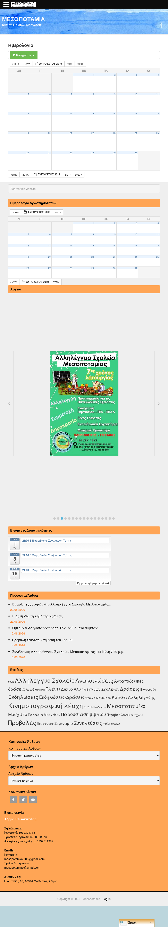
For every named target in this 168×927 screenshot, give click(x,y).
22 (92, 132)
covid (11, 681)
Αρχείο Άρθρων (20, 773)
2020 (79, 63)
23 (114, 132)
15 (92, 113)
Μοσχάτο (17, 714)
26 (27, 152)
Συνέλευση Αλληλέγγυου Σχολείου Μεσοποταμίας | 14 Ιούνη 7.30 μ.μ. (68, 651)
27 (49, 152)
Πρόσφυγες (45, 724)
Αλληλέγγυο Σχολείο (45, 680)
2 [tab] (58, 518)
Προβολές (22, 722)
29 (92, 152)
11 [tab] (91, 518)
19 (27, 132)
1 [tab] (54, 518)
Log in (107, 899)
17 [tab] (113, 518)
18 (157, 113)
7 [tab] (76, 518)
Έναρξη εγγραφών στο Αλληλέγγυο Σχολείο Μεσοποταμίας (61, 604)
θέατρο (115, 723)
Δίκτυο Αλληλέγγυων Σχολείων (90, 689)
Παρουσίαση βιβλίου (83, 714)
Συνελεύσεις (88, 723)
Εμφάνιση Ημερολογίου (92, 583)
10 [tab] (87, 518)
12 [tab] (95, 518)
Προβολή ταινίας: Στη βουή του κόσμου (42, 639)
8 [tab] (80, 518)
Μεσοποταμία (126, 706)
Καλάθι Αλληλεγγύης (133, 697)
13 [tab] (99, 518)
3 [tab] (62, 518)
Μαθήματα (100, 707)
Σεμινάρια (63, 723)
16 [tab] (110, 518)
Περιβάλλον (117, 714)
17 (136, 113)
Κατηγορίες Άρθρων (24, 748)
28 (71, 152)
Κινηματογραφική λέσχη (45, 705)
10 (136, 94)
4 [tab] (65, 518)
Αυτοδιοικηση (35, 689)
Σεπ (69, 63)
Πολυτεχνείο (135, 715)
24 (136, 132)
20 (49, 132)
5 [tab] (69, 518)
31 (136, 152)
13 (49, 113)
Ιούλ (27, 63)
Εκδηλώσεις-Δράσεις (62, 697)
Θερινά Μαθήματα (98, 698)
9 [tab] (84, 518)
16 (114, 113)
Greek (131, 922)
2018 (16, 63)
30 (114, 152)
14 (71, 113)
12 (27, 113)
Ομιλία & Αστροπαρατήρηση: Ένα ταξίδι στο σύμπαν (55, 628)
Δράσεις (130, 688)
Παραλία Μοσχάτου (44, 714)
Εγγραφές (148, 689)
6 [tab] (73, 518)
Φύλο (106, 723)
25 (157, 132)
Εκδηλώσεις (23, 696)
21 (71, 132)
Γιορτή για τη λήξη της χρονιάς (37, 616)
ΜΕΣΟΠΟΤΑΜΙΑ (23, 18)
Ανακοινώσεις (94, 680)
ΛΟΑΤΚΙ (89, 707)
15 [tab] (106, 518)
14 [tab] (102, 518)
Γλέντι (52, 688)
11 (157, 94)
